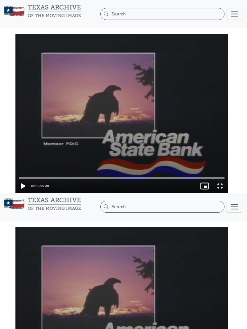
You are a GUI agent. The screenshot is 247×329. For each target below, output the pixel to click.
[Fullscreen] (239, 321)
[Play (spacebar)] (7, 321)
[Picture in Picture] (224, 321)
